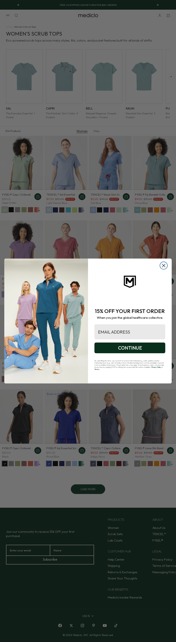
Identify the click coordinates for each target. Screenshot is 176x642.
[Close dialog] (163, 265)
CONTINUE (130, 348)
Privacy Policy (156, 367)
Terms (96, 369)
